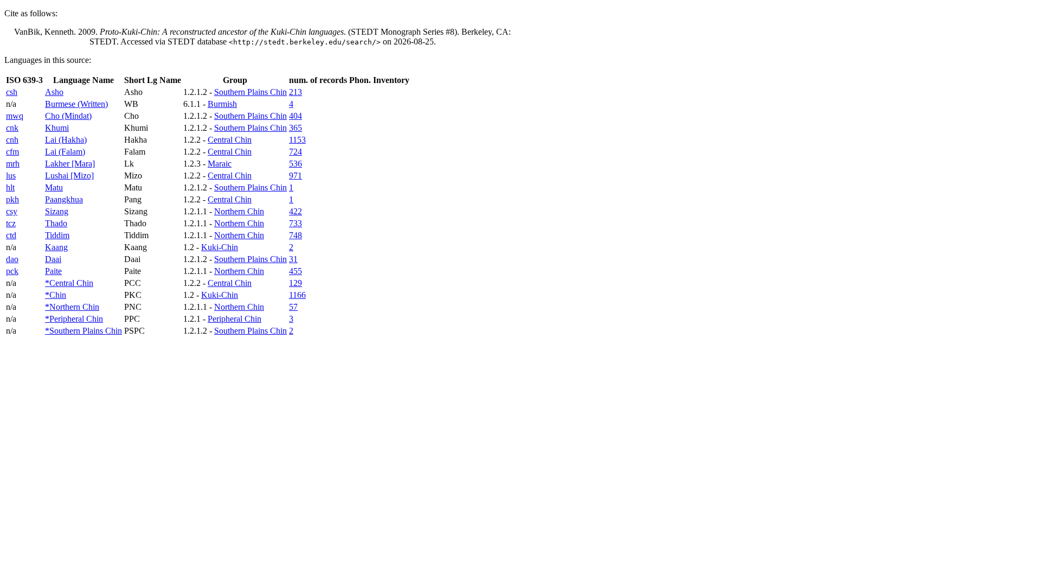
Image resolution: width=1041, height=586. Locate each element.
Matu (54, 187)
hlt (10, 187)
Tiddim (57, 235)
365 (295, 127)
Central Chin (230, 139)
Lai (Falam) (65, 151)
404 (295, 115)
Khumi (57, 127)
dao (12, 259)
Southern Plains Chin (250, 92)
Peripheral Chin (234, 318)
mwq (14, 115)
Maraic (220, 163)
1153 (297, 139)
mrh (13, 163)
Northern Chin (239, 211)
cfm (12, 151)
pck (12, 271)
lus (11, 175)
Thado (56, 223)
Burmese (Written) (76, 104)
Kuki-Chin (219, 247)
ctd (11, 235)
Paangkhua (64, 199)
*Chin (55, 295)
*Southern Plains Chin (83, 330)
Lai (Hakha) (66, 139)
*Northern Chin (72, 306)
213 (295, 92)
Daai (53, 259)
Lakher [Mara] (70, 163)
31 (293, 259)
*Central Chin (69, 283)
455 (295, 271)
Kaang (56, 247)
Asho (54, 92)
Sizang (56, 211)
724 (295, 151)
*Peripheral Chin (74, 318)
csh (11, 92)
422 (295, 211)
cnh (12, 139)
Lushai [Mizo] (69, 175)
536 (295, 163)
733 (295, 223)
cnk (12, 127)
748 (295, 235)
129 (295, 283)
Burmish (222, 104)
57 (293, 306)
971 (295, 175)
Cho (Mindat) (68, 115)
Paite (53, 271)
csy (11, 211)
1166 (297, 295)
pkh (12, 199)
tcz (11, 223)
